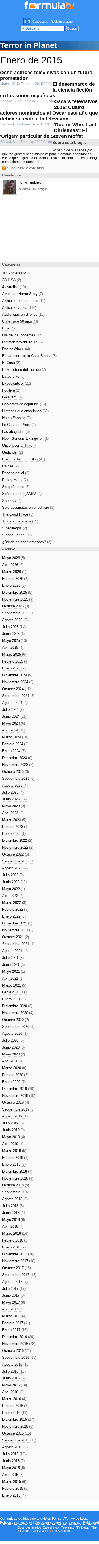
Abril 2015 (12, 1475)
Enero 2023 (14, 834)
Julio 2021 (13, 958)
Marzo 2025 (14, 654)
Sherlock (11, 500)
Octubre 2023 (15, 772)
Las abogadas (16, 432)
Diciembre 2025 (17, 592)
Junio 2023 (14, 799)
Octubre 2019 (15, 1102)
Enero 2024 (14, 751)
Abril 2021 (12, 978)
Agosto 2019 (15, 1116)
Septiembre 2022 (18, 861)
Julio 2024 (13, 709)
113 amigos (40, 189)
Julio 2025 (14, 627)
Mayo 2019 (13, 1137)
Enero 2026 (14, 585)
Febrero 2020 (15, 1075)
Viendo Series (17, 535)
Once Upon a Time (19, 445)
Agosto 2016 (15, 1364)
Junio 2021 (13, 965)
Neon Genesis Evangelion (25, 438)
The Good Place (17, 514)
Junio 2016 (13, 1378)
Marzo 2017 (14, 1316)
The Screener (61, 1530)
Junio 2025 (13, 634)
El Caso (11, 363)
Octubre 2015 (16, 1433)
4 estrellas (14, 287)
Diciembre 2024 (17, 675)
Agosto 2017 (15, 1282)
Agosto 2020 (15, 1033)
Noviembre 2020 (17, 1013)
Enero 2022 (14, 916)
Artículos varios (19, 307)
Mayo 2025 (14, 641)
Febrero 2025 (15, 661)
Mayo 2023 (13, 806)
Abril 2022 (12, 896)
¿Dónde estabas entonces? (26, 542)
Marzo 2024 (15, 737)
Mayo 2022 (13, 889)
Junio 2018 (14, 1213)
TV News (82, 1527)
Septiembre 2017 (19, 1275)
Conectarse (40, 21)
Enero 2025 (14, 668)
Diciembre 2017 (18, 1254)
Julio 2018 (13, 1206)
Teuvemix (67, 1527)
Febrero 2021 (15, 992)
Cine (9, 328)
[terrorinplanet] (9, 193)
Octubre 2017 (16, 1268)
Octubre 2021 (15, 937)
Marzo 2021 (14, 985)
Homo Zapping (16, 418)
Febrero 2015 (15, 1488)
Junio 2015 (13, 1461)
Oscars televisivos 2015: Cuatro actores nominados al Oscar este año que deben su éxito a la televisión (49, 110)
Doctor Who (16, 349)
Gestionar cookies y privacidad (58, 1522)
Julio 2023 (13, 792)
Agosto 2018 (15, 1199)
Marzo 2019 (14, 1151)
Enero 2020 (14, 1082)
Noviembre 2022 (17, 847)
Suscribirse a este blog (25, 168)
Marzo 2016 (14, 1399)
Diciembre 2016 (18, 1337)
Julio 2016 (14, 1371)
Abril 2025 (12, 647)
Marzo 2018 (15, 1233)
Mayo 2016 (14, 1385)
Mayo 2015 (13, 1468)
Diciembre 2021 (17, 923)
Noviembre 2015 (17, 1426)
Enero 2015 (14, 1495)
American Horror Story (22, 294)
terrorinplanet (30, 182)
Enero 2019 (14, 1164)
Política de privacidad (16, 1522)
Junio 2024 (14, 716)
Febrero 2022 (15, 909)
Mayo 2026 (13, 558)
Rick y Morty (15, 480)
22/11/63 (11, 280)
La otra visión (40, 1530)
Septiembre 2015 (19, 1440)
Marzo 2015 (14, 1481)
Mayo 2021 (13, 971)
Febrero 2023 (15, 827)
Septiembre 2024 (18, 696)
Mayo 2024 (13, 723)
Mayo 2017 (13, 1302)
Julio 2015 (14, 1454)
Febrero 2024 (15, 744)
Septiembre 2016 (19, 1357)
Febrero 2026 (15, 579)
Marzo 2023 (14, 820)
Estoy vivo (13, 376)
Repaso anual (15, 473)
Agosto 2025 (15, 620)
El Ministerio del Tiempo (24, 370)
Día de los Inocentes (22, 335)
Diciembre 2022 (17, 840)
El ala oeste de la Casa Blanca (29, 356)
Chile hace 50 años (20, 321)
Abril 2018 (12, 1226)
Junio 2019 (13, 1130)
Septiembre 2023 (18, 778)
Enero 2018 (14, 1247)
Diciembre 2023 (17, 758)
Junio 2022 (14, 882)
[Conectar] (27, 21)
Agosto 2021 (15, 951)
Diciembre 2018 (17, 1171)
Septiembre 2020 (18, 1027)
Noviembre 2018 (17, 1178)
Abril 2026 (12, 565)
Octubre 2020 (15, 1020)
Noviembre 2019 (18, 1095)
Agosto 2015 (15, 1447)
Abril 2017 (12, 1309)
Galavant (12, 397)
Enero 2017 (15, 1330)
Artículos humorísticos (23, 301)
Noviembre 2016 (18, 1344)
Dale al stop (51, 1527)
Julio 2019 (13, 1123)
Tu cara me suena (20, 521)
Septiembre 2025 (18, 613)
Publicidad (91, 1522)
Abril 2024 (13, 730)
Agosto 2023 (15, 785)
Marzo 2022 (14, 902)
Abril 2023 (12, 813)
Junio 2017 (13, 1295)
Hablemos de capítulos (24, 404)
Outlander (12, 452)
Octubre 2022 (15, 854)
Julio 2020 (13, 1040)
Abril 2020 (12, 1061)
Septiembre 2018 (18, 1192)
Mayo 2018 (13, 1220)
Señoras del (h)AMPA (22, 494)
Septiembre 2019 (18, 1109)
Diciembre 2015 (18, 1419)
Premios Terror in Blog (23, 459)
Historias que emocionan (25, 411)
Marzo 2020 (14, 1068)
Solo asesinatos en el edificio (28, 507)
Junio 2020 (13, 1047)
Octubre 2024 (16, 689)
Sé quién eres (15, 487)
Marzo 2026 (14, 572)
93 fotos (24, 189)
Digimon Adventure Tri (22, 342)
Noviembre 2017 (18, 1261)
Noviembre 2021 (17, 930)
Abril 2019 (12, 1144)
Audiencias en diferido (23, 314)
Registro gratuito (62, 21)
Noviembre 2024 (17, 682)
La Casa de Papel (19, 425)
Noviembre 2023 (17, 765)
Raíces (10, 466)
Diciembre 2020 (17, 1006)
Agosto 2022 (15, 868)
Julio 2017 (14, 1288)
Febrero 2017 (16, 1323)
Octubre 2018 (15, 1185)
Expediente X (16, 383)
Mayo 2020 (13, 1054)
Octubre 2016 (16, 1351)
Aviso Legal (80, 1519)
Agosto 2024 (15, 703)
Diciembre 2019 (18, 1089)
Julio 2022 (13, 875)
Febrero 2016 (15, 1406)
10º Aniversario (16, 273)
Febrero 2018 (15, 1240)
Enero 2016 (14, 1413)
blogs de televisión (37, 1519)
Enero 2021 (14, 999)
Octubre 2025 (15, 606)
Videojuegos (14, 528)
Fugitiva (11, 390)
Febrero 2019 (15, 1158)
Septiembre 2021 (18, 944)
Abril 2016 (12, 1392)
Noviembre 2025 (17, 599)
